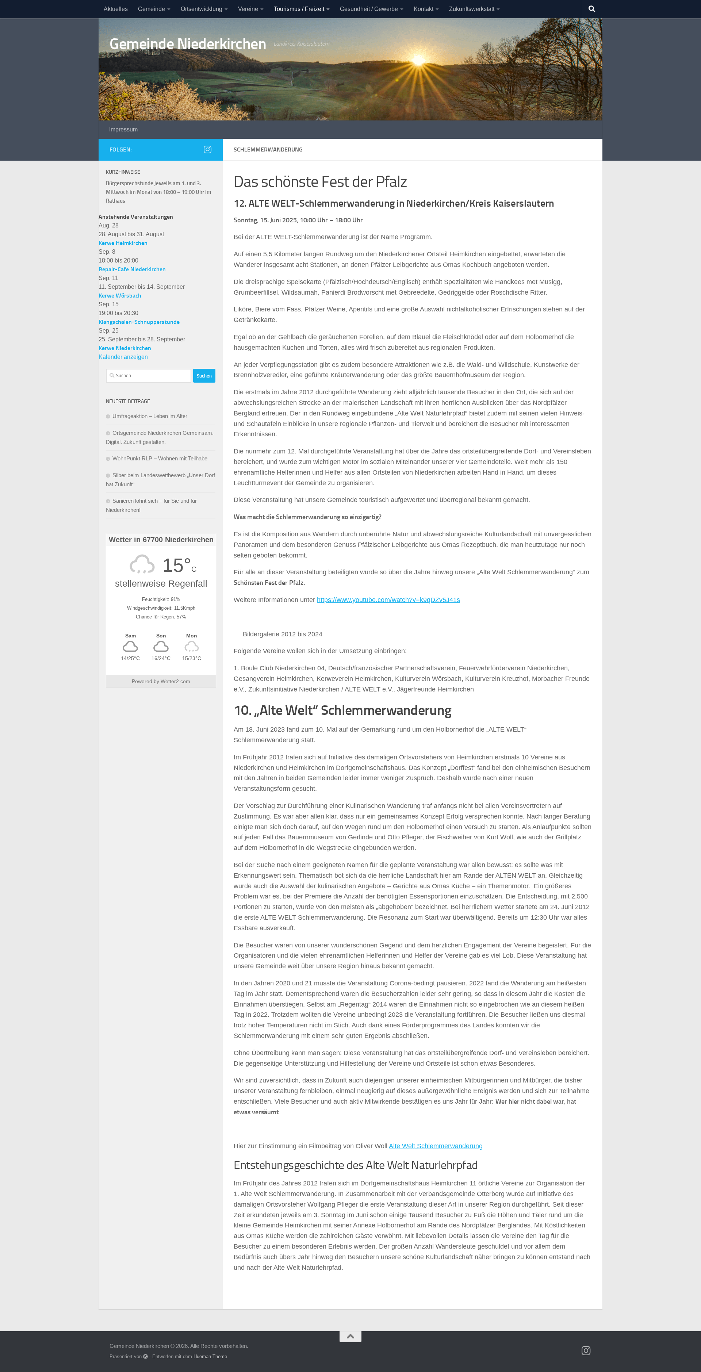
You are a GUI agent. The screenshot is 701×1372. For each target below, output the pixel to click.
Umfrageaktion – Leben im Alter (149, 416)
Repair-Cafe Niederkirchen (132, 269)
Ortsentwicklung (201, 9)
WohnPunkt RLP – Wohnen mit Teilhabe (159, 458)
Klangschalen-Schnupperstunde (139, 321)
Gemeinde (151, 9)
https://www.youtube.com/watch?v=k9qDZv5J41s (388, 599)
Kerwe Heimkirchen (123, 242)
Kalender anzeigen (123, 357)
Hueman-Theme (210, 1356)
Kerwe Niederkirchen (125, 348)
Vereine (248, 9)
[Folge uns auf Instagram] (207, 149)
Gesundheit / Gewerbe (369, 9)
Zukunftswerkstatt (471, 9)
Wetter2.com (175, 681)
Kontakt (423, 9)
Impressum (123, 129)
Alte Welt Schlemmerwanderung (436, 1146)
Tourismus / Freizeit (299, 9)
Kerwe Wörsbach (120, 295)
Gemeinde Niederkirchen (188, 44)
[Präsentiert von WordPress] (145, 1356)
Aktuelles (116, 9)
